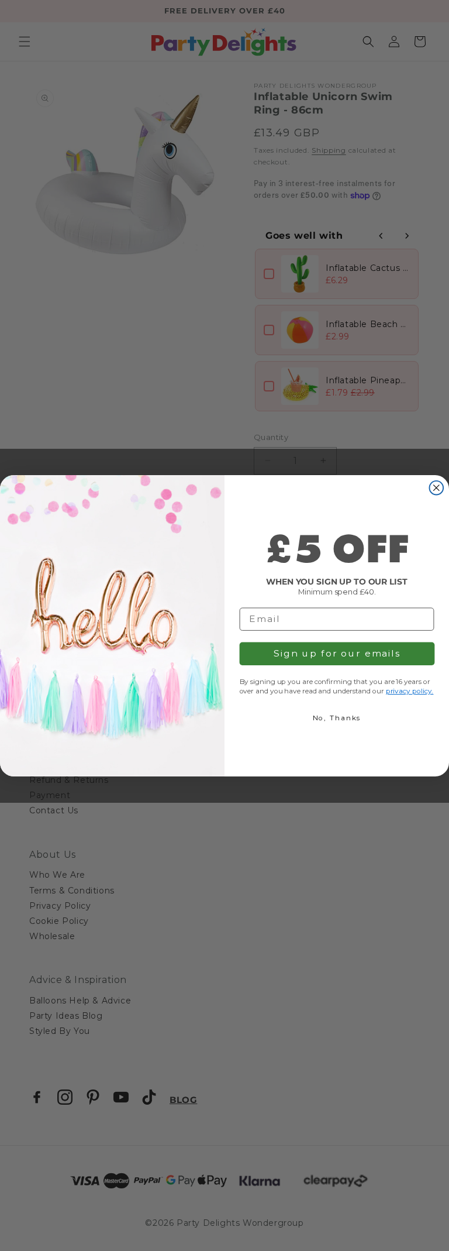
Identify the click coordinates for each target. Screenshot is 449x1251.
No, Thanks (337, 717)
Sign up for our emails (337, 653)
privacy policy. (410, 690)
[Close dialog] (437, 488)
